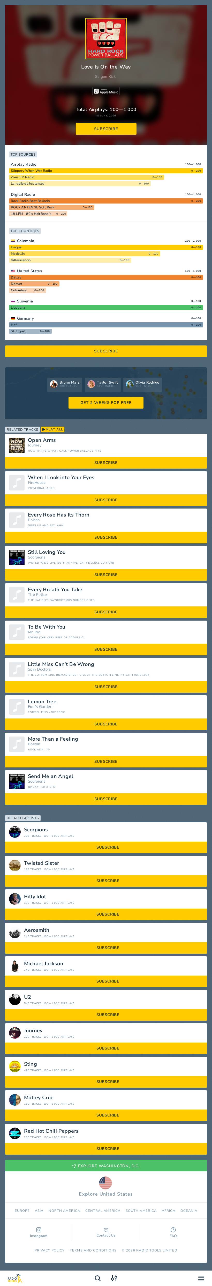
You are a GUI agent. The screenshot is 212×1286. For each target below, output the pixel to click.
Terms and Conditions (93, 1250)
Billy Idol (35, 896)
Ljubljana (18, 307)
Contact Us (106, 1235)
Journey (35, 445)
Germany (25, 318)
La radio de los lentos (27, 183)
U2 (27, 997)
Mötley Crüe (39, 1097)
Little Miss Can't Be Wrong (61, 664)
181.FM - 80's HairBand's (31, 213)
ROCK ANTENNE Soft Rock (33, 207)
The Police (37, 594)
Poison (34, 520)
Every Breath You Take (55, 589)
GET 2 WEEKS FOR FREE (106, 402)
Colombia (25, 240)
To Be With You (46, 627)
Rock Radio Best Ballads (30, 201)
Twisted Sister (41, 863)
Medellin (18, 253)
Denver (16, 284)
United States (29, 271)
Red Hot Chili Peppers (51, 1131)
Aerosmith (37, 930)
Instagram (39, 1235)
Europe (22, 1210)
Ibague (16, 247)
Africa (168, 1210)
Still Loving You (46, 552)
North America (64, 1210)
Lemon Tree (42, 701)
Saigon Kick (105, 76)
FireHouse (37, 482)
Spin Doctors (39, 669)
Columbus (19, 290)
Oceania (188, 1210)
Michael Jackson (43, 963)
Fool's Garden (40, 706)
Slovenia (25, 301)
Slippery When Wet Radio (31, 170)
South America (141, 1210)
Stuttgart (18, 331)
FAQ (173, 1235)
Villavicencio (21, 260)
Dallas (16, 277)
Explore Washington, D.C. (109, 1166)
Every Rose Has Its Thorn (59, 515)
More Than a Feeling (53, 739)
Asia (39, 1210)
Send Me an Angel (50, 776)
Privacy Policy (50, 1250)
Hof (14, 325)
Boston (34, 744)
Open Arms (42, 440)
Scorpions (37, 557)
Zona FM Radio (22, 177)
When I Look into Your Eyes (61, 477)
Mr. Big (34, 632)
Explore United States (106, 1194)
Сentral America (103, 1210)
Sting (30, 1064)
